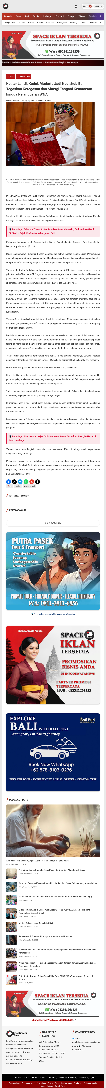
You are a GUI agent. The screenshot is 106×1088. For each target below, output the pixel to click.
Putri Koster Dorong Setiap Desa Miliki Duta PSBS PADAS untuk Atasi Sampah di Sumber (56, 978)
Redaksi (50, 1086)
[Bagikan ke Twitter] (20, 481)
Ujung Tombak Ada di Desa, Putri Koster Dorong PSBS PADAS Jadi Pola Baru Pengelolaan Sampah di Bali (54, 911)
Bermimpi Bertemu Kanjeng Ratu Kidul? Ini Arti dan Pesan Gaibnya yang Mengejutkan (58, 883)
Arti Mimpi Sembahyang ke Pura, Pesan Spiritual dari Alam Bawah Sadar (52, 870)
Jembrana (93, 22)
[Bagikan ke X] (14, 481)
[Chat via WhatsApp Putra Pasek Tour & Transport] (53, 609)
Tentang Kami (14, 1083)
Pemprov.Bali (10, 22)
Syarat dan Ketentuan (63, 1083)
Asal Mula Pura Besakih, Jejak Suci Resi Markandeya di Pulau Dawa (37, 861)
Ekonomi (59, 16)
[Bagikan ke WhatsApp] (26, 481)
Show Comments (53, 523)
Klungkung (50, 22)
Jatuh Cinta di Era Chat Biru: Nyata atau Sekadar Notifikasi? (46, 936)
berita (11, 76)
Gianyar (40, 22)
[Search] (75, 6)
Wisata (82, 16)
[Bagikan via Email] (31, 481)
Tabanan (83, 22)
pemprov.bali (24, 76)
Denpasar (22, 22)
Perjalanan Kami (28, 1083)
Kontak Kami (60, 1086)
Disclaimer (78, 1083)
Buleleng (73, 22)
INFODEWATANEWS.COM (41, 1077)
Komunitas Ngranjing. (86, 1077)
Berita (18, 16)
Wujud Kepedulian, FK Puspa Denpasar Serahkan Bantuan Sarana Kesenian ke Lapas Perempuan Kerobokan (57, 964)
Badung (31, 22)
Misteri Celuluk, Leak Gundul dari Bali (36, 923)
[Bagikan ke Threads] (37, 481)
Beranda (8, 16)
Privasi (50, 1083)
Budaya (71, 16)
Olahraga (47, 16)
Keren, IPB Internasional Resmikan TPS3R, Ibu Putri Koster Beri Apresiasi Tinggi (55, 896)
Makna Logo (41, 1083)
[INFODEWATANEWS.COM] (5, 6)
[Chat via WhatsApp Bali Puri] (53, 791)
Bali (27, 16)
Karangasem (62, 22)
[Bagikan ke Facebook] (8, 481)
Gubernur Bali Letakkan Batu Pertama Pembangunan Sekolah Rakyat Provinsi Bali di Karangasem (57, 951)
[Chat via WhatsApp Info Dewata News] (53, 703)
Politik (36, 16)
